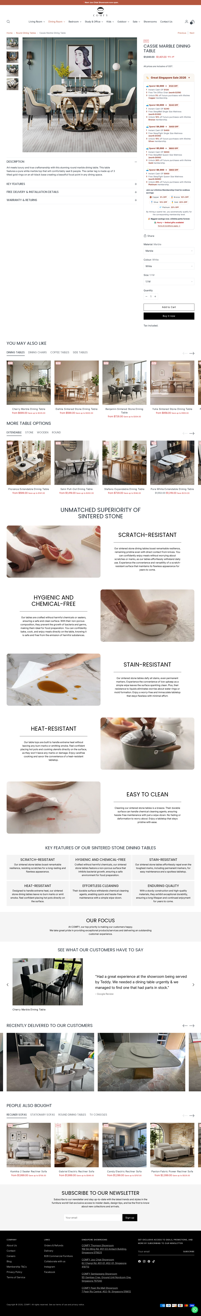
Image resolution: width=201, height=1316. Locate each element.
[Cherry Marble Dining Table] (29, 383)
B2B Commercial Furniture (58, 1256)
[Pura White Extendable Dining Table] (172, 463)
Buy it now (169, 315)
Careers (11, 1256)
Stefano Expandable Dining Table (124, 489)
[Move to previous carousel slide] (185, 353)
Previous (182, 33)
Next (192, 33)
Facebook (49, 1272)
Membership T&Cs (17, 1266)
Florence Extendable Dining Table (28, 489)
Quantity (148, 290)
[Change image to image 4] (12, 84)
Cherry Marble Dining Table (28, 409)
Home (10, 33)
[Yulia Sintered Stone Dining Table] (172, 383)
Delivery (48, 1250)
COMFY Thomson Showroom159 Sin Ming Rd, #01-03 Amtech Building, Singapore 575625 (104, 1249)
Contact (11, 1250)
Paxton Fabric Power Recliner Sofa (172, 1171)
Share (150, 235)
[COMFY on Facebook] (140, 1262)
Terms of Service (16, 1277)
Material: (152, 244)
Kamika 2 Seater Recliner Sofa (28, 1171)
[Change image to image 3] (12, 71)
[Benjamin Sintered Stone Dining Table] (124, 383)
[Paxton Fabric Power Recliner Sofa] (172, 1145)
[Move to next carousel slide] (191, 353)
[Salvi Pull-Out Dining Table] (76, 463)
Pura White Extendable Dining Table (172, 489)
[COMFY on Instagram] (144, 1262)
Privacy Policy (14, 1272)
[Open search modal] (8, 22)
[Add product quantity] (155, 296)
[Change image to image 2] (12, 57)
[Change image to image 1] (12, 43)
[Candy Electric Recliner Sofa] (124, 1145)
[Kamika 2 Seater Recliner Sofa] (29, 1145)
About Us (12, 1245)
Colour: (151, 259)
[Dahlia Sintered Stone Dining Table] (76, 383)
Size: (149, 275)
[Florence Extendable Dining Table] (29, 463)
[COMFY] (100, 12)
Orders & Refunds (53, 1245)
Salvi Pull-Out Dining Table (76, 489)
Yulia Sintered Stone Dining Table (172, 409)
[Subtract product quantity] (146, 296)
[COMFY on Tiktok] (154, 1262)
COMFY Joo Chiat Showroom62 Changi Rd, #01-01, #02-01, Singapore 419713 (104, 1263)
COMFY (27, 1304)
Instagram (49, 1266)
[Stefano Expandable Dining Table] (124, 463)
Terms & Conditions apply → (169, 226)
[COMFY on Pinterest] (149, 1262)
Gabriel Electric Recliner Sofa (76, 1171)
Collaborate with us (54, 1261)
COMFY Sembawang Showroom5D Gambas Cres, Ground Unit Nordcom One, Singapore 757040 (106, 1277)
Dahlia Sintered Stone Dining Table (76, 409)
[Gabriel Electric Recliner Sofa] (76, 1145)
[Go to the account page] (187, 22)
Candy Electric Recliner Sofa (124, 1171)
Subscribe (188, 1251)
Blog (9, 1261)
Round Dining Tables (26, 33)
